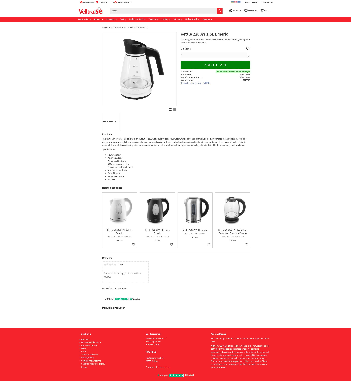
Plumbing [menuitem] (110, 19)
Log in (84, 367)
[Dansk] (235, 2)
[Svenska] (232, 2)
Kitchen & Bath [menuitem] (191, 19)
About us (85, 339)
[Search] (220, 11)
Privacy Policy (87, 357)
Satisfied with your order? (93, 363)
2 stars (107, 264)
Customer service (89, 345)
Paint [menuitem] (122, 19)
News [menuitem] (247, 2)
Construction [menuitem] (83, 19)
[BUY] (215, 65)
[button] (251, 10)
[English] (238, 2)
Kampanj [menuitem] (206, 19)
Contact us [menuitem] (265, 2)
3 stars (110, 264)
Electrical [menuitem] (152, 19)
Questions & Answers (91, 342)
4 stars (112, 264)
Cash (83, 351)
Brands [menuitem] (255, 2)
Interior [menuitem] (177, 19)
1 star (105, 264)
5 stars (115, 264)
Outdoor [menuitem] (97, 19)
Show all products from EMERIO (195, 83)
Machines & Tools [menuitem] (136, 19)
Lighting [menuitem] (165, 19)
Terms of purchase (89, 354)
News (83, 348)
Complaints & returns (91, 360)
